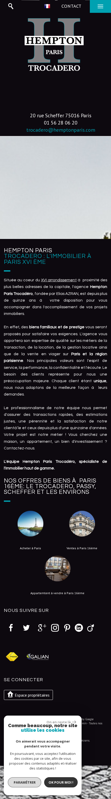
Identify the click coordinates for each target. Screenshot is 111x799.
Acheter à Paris (30, 548)
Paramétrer (25, 782)
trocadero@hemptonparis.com (60, 130)
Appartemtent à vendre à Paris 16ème (57, 593)
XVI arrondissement (59, 280)
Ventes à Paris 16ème (82, 548)
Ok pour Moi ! (61, 782)
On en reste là (58, 722)
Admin (83, 723)
